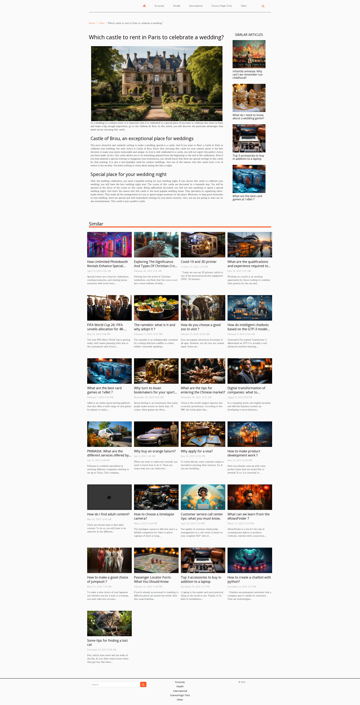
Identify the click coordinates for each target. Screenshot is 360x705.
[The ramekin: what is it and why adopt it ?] (156, 307)
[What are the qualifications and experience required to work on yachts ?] (250, 244)
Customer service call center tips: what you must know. (202, 516)
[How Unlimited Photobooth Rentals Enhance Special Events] (109, 244)
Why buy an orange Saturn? (155, 451)
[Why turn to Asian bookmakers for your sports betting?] (156, 370)
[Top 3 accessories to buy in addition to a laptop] (249, 138)
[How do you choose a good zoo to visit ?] (203, 307)
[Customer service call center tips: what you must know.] (203, 497)
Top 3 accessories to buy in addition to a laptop (248, 157)
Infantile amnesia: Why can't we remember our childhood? (248, 74)
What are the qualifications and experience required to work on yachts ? (248, 265)
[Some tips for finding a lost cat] (109, 623)
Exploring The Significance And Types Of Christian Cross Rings (156, 265)
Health (176, 5)
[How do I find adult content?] (109, 497)
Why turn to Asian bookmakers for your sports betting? (155, 392)
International (195, 5)
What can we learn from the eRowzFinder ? (249, 516)
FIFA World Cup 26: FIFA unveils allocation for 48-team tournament (105, 329)
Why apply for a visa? (197, 451)
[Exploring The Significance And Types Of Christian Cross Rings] (156, 244)
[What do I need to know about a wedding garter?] (249, 97)
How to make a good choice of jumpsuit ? (107, 579)
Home (92, 23)
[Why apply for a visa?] (203, 433)
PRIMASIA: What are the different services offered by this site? (108, 455)
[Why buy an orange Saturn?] (156, 433)
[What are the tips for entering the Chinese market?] (203, 370)
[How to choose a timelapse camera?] (156, 497)
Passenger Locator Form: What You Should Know (152, 579)
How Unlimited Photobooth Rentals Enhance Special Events (107, 265)
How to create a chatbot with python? (249, 579)
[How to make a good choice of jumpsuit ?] (109, 560)
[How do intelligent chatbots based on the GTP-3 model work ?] (250, 307)
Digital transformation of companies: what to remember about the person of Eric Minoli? (249, 394)
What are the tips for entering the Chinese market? (203, 390)
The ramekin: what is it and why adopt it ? (154, 327)
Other (244, 5)
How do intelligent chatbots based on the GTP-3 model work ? (248, 329)
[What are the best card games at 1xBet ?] (249, 178)
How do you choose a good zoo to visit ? (201, 327)
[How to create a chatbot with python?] (250, 560)
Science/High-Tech (222, 5)
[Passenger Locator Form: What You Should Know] (156, 560)
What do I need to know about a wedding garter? (248, 116)
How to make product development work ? (244, 453)
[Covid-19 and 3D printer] (203, 244)
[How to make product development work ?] (250, 433)
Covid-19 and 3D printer (199, 261)
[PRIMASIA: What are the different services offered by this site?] (109, 433)
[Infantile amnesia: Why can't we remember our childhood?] (249, 53)
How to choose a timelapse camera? (154, 516)
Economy (159, 5)
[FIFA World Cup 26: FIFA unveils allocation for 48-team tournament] (109, 307)
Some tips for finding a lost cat (107, 642)
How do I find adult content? (108, 514)
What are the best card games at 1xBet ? (247, 197)
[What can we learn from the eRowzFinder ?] (250, 497)
